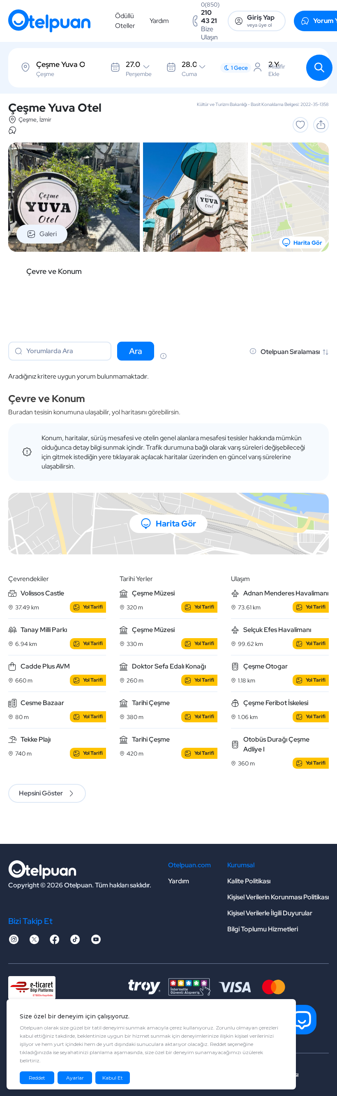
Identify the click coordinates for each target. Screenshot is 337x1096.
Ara (135, 351)
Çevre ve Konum (54, 271)
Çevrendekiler (28, 578)
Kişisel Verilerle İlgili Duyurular (269, 913)
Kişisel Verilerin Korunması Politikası (278, 897)
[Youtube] (95, 941)
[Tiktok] (75, 941)
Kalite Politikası (248, 881)
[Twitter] (34, 941)
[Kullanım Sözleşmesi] (163, 357)
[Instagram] (13, 941)
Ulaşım (240, 578)
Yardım (159, 20)
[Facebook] (54, 941)
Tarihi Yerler (136, 578)
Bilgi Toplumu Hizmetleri (262, 929)
